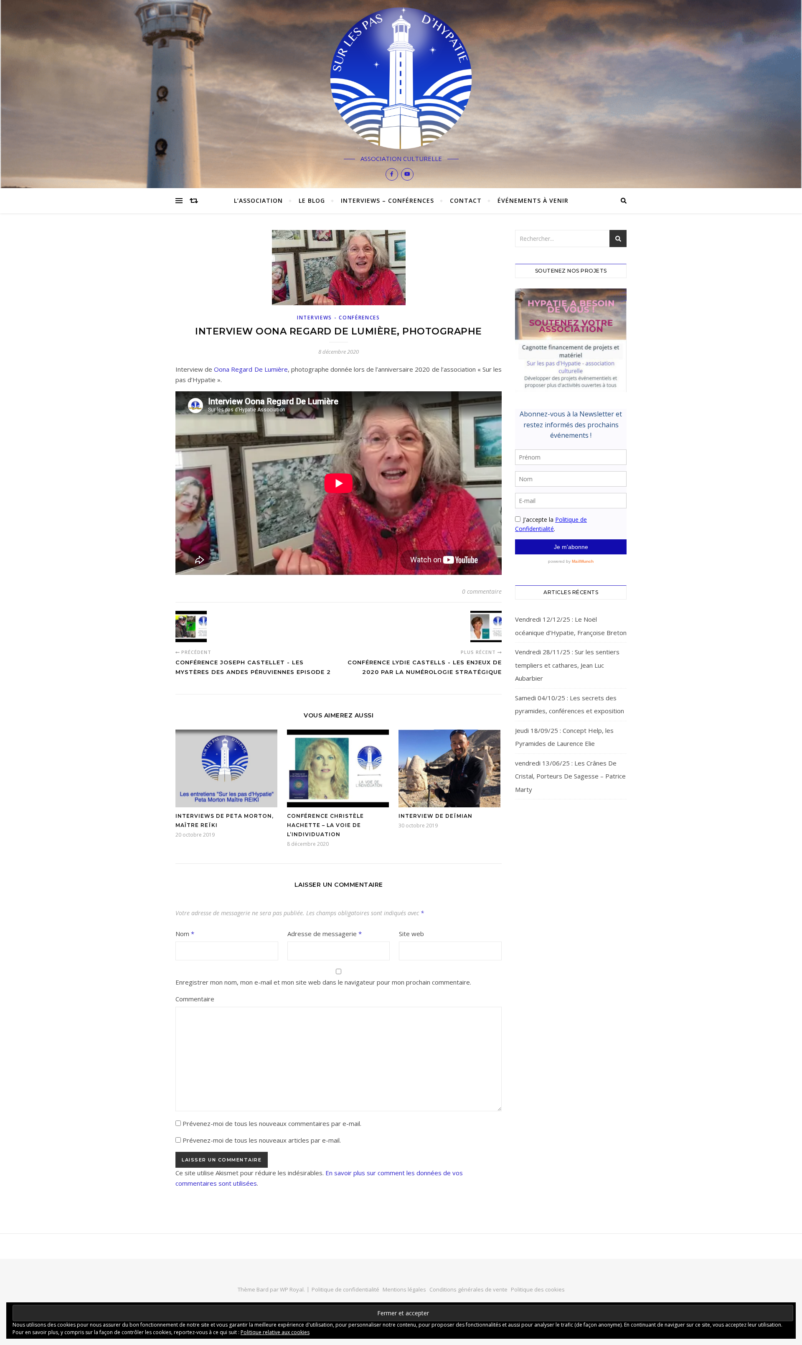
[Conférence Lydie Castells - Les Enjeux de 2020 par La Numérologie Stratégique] (486, 626)
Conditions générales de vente (468, 1289)
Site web (411, 933)
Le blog (312, 200)
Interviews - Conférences (338, 317)
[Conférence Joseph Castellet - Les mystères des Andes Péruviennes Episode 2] (191, 626)
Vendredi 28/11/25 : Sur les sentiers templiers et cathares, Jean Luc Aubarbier (567, 665)
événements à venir (533, 200)
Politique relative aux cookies (275, 1332)
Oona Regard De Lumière (250, 369)
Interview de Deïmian (435, 816)
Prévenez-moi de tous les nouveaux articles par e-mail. (262, 1140)
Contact (466, 200)
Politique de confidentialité (345, 1289)
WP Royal (292, 1289)
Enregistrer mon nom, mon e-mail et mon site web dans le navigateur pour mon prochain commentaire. (323, 982)
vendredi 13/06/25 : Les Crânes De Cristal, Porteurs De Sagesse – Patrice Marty (570, 776)
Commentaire (194, 999)
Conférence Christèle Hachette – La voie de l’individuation (325, 825)
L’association (258, 200)
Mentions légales (404, 1289)
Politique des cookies (538, 1289)
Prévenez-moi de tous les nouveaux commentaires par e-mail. (272, 1123)
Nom (184, 933)
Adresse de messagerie (324, 933)
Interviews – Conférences (387, 200)
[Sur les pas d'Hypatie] (401, 78)
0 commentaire (482, 591)
